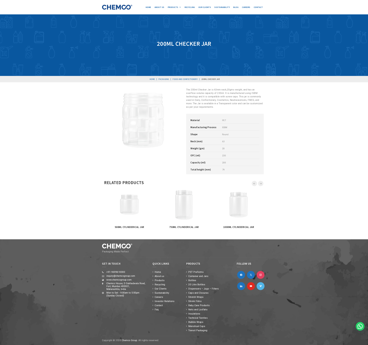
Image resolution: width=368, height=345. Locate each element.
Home (148, 7)
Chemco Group (129, 340)
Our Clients (204, 7)
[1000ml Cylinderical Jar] (107, 189)
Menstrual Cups (196, 326)
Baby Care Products (199, 305)
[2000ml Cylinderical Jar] (216, 189)
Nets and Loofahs (197, 309)
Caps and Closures (198, 293)
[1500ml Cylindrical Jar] (162, 189)
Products (173, 7)
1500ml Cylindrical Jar (158, 227)
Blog (235, 7)
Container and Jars (198, 276)
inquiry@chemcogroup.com (120, 276)
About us (159, 7)
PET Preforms (196, 272)
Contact (258, 7)
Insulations (194, 313)
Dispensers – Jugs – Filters (203, 288)
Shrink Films (195, 301)
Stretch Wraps (196, 297)
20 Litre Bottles (196, 284)
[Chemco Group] (117, 7)
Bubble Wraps (195, 322)
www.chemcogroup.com (119, 279)
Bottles (192, 280)
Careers (246, 7)
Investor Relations (164, 301)
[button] (360, 326)
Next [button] (260, 183)
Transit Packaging (197, 330)
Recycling (190, 7)
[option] (158, 209)
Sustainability (222, 7)
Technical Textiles (198, 318)
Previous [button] (254, 183)
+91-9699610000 (115, 272)
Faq (157, 309)
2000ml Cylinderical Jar (213, 227)
